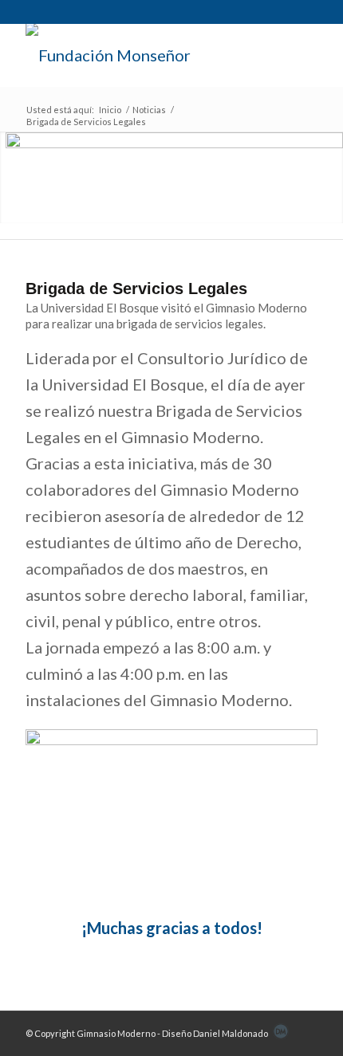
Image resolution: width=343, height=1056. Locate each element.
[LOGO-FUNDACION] (142, 55)
